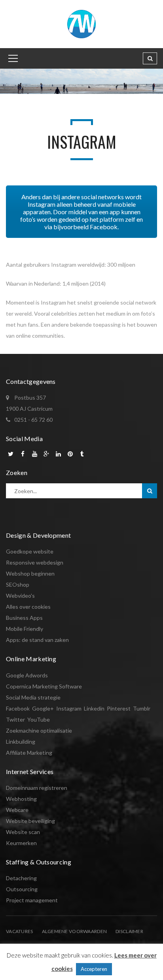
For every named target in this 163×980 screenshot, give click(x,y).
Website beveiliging (30, 820)
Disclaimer (129, 931)
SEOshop (17, 584)
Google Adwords (27, 675)
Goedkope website (29, 551)
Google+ (43, 708)
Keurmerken (21, 843)
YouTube (38, 719)
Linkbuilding (20, 741)
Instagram (69, 708)
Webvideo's (20, 595)
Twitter (15, 719)
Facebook (18, 708)
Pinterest (119, 708)
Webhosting (21, 798)
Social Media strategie (33, 697)
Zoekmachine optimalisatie (39, 730)
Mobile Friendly (24, 628)
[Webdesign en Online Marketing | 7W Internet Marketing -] (81, 23)
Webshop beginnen (30, 573)
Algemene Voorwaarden (74, 931)
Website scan (23, 832)
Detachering (21, 878)
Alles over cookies (28, 606)
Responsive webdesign (34, 562)
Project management (32, 900)
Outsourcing (22, 889)
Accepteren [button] (94, 969)
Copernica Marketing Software (44, 686)
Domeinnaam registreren (36, 787)
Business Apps (24, 617)
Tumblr (141, 708)
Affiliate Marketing (29, 752)
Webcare (17, 809)
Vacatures (19, 931)
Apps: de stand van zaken (37, 639)
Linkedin (94, 708)
